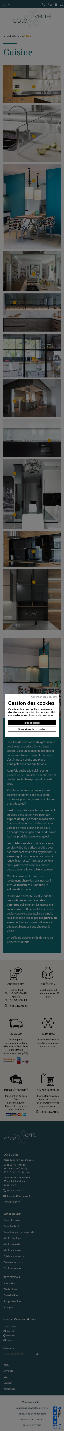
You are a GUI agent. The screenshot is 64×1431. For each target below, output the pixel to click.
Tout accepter (32, 722)
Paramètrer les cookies (32, 729)
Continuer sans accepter (45, 696)
